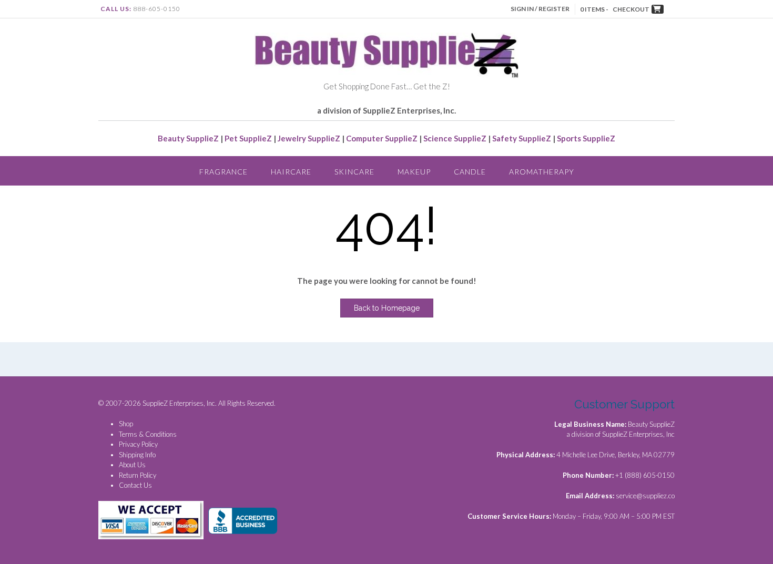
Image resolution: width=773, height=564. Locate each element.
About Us (132, 464)
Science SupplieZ (454, 138)
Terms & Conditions (148, 434)
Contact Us (135, 485)
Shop (126, 423)
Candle (470, 171)
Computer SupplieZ (382, 138)
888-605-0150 (156, 9)
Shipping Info (137, 454)
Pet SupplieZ (248, 138)
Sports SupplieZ (586, 138)
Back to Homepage (387, 308)
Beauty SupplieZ (188, 138)
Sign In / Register (540, 9)
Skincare (354, 171)
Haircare (291, 171)
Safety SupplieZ (521, 138)
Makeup (414, 171)
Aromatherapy (541, 171)
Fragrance (223, 171)
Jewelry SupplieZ (309, 138)
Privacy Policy (138, 444)
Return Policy (137, 475)
